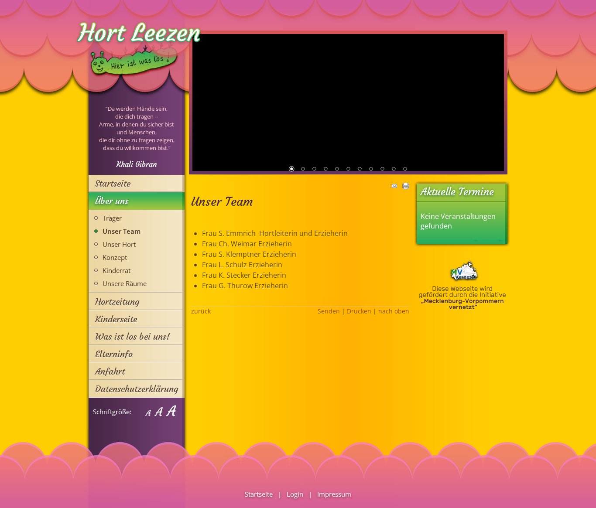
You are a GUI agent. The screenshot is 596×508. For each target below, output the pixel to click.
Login (295, 494)
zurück (201, 311)
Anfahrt (110, 371)
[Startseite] (134, 89)
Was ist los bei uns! (132, 336)
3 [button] (314, 169)
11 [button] (405, 169)
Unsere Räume (125, 283)
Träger (112, 218)
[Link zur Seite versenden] (393, 186)
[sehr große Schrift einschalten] (171, 412)
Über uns (111, 200)
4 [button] (325, 169)
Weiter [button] (494, 102)
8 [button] (371, 169)
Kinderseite (116, 319)
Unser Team (121, 231)
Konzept (115, 257)
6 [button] (348, 169)
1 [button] (291, 169)
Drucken (359, 311)
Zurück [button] (202, 102)
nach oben (393, 311)
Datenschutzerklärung (136, 388)
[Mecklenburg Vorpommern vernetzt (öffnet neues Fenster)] (462, 307)
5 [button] (337, 169)
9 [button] (382, 169)
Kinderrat (116, 270)
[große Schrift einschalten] (158, 412)
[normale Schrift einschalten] (148, 412)
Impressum (334, 494)
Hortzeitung (117, 301)
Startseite (112, 183)
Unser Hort (119, 244)
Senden (329, 311)
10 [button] (393, 169)
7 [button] (359, 169)
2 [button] (303, 169)
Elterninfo (114, 353)
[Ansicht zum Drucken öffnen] (405, 186)
